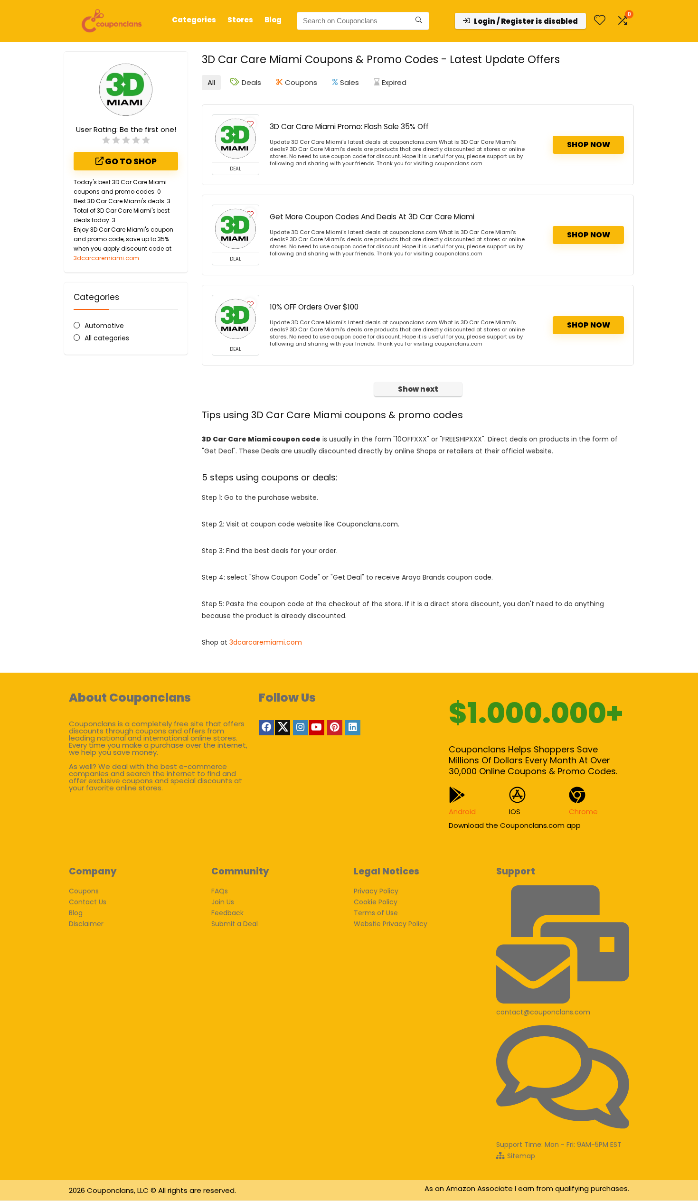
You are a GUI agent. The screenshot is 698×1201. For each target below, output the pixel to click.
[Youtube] (316, 727)
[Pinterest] (334, 727)
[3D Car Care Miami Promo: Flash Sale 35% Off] (235, 138)
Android (462, 811)
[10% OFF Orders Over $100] (235, 319)
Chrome (583, 811)
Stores (240, 20)
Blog (273, 20)
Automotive (104, 325)
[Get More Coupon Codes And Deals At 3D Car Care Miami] (235, 229)
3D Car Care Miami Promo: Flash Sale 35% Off (349, 126)
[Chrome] (577, 795)
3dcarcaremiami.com (106, 258)
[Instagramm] (300, 727)
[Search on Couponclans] (418, 21)
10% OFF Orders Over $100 (314, 307)
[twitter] (282, 727)
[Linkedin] (352, 727)
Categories (194, 20)
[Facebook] (266, 727)
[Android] (457, 795)
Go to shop (130, 161)
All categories (107, 338)
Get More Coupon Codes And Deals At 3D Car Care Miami (372, 217)
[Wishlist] (599, 20)
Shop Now (588, 144)
